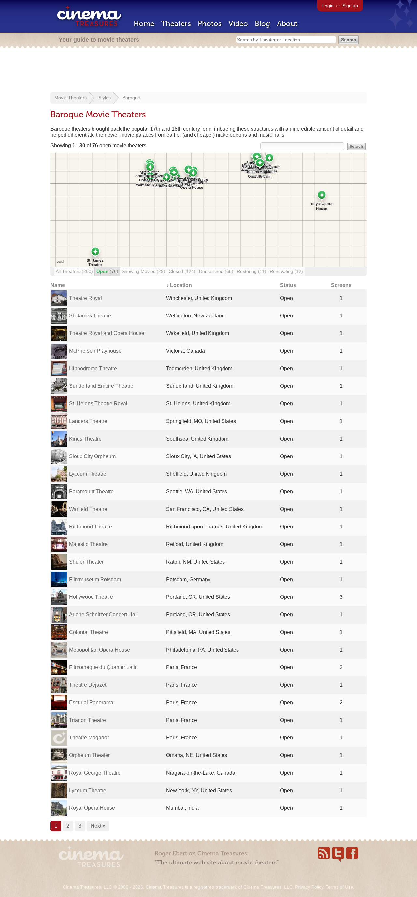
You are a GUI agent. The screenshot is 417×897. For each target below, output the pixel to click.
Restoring (251, 271)
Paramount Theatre (91, 491)
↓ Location (179, 285)
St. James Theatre (90, 315)
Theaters (176, 23)
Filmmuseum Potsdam (95, 579)
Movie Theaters (70, 97)
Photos (210, 23)
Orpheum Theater (89, 755)
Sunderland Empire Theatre (101, 386)
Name (57, 285)
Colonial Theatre (88, 632)
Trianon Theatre (87, 720)
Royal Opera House (92, 808)
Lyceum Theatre (87, 474)
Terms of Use (339, 887)
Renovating (286, 271)
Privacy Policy (309, 887)
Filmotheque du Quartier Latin (103, 667)
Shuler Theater (86, 562)
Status (288, 285)
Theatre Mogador (89, 737)
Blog (262, 23)
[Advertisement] (208, 70)
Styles (104, 97)
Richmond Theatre (90, 526)
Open (107, 271)
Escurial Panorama (91, 702)
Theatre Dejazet (87, 685)
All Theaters (74, 271)
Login (328, 5)
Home (144, 23)
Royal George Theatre (95, 773)
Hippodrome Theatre (93, 368)
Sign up (350, 5)
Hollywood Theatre (91, 597)
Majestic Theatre (88, 544)
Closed (182, 271)
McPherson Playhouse (95, 351)
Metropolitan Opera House (99, 649)
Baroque (131, 97)
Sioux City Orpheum (92, 456)
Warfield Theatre (88, 509)
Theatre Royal (85, 298)
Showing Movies (143, 271)
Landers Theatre (88, 421)
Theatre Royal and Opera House (106, 333)
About (287, 23)
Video (238, 23)
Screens (341, 285)
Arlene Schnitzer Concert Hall (103, 614)
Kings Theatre (85, 438)
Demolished (216, 271)
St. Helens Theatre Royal (98, 403)
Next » (98, 826)
